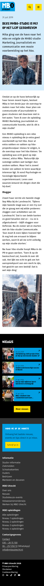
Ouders (6, 473)
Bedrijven (7, 476)
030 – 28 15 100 (9, 542)
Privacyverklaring (10, 566)
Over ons (6, 490)
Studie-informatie (11, 462)
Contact (6, 539)
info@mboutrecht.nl (12, 549)
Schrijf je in (12, 445)
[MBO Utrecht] (7, 6)
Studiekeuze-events (12, 497)
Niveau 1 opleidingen (12, 518)
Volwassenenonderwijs (13, 500)
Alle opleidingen (10, 514)
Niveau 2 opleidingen (13, 521)
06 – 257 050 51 (9, 546)
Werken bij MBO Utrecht (14, 504)
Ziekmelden (8, 466)
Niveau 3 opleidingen (13, 525)
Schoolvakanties (10, 469)
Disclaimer (7, 569)
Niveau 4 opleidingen (13, 528)
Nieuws (6, 493)
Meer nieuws (22, 409)
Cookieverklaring (10, 572)
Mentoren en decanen (13, 480)
